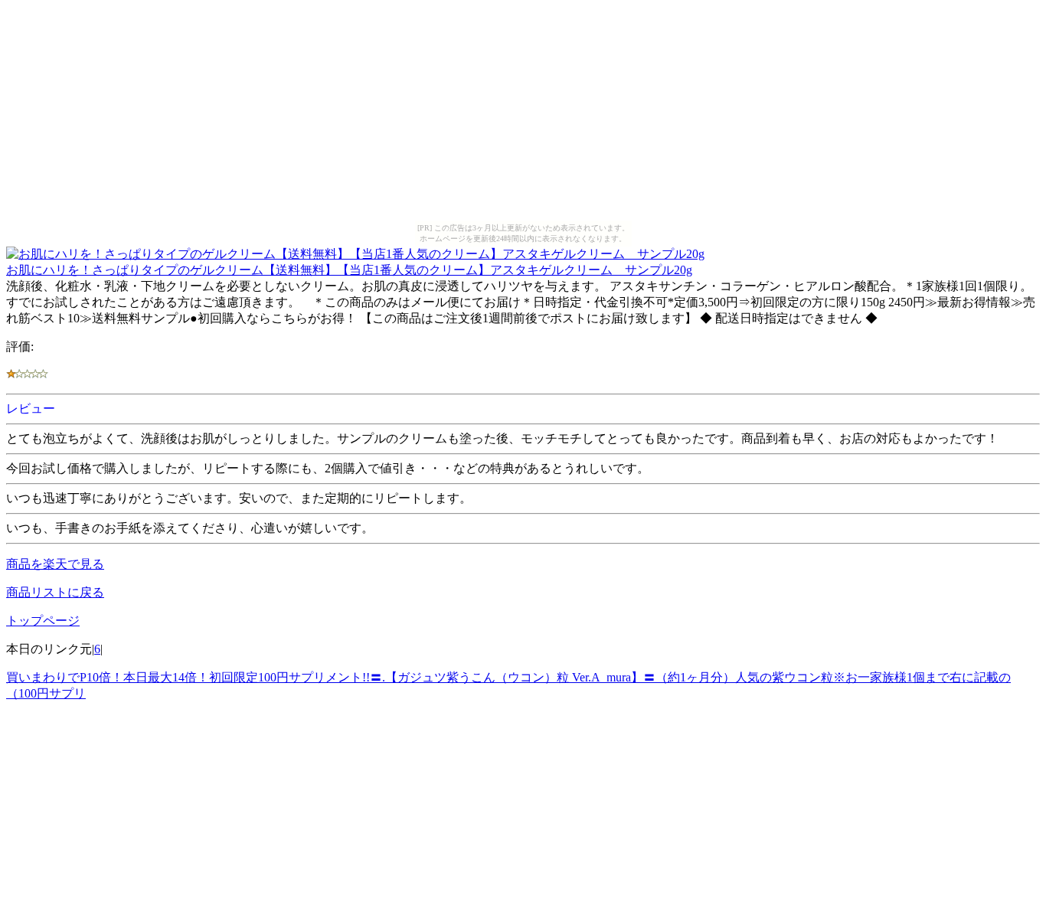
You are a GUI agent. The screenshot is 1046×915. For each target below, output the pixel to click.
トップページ (43, 620)
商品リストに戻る (55, 592)
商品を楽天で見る (55, 563)
